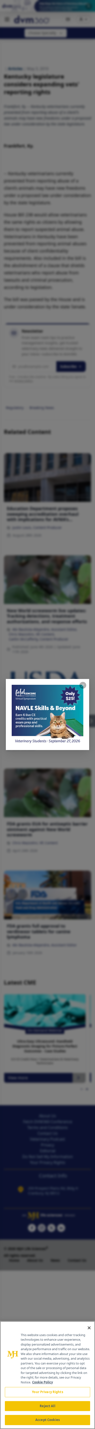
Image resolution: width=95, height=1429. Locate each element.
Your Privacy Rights (47, 1392)
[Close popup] (82, 685)
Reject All (47, 1406)
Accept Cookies (47, 1420)
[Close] (89, 1328)
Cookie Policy (42, 1382)
